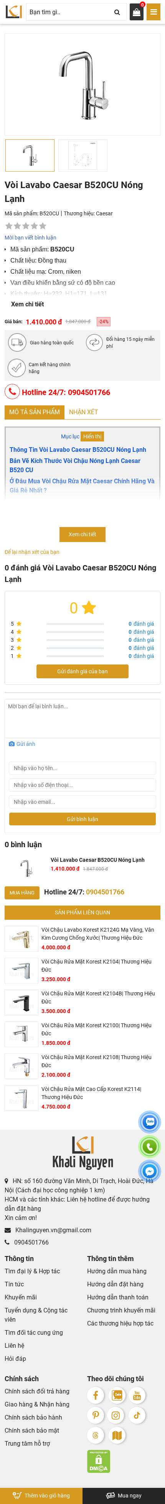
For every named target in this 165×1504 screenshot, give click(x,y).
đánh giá (141, 624)
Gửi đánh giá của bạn (82, 671)
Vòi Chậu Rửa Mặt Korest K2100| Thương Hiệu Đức (96, 1029)
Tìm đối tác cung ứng (34, 1332)
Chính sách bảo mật (32, 1430)
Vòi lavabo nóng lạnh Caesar (53, 527)
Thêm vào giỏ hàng (46, 1495)
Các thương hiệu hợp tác (120, 1323)
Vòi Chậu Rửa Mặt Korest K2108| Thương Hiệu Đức (96, 1061)
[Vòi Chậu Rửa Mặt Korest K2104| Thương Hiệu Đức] (21, 970)
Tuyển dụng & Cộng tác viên (36, 1315)
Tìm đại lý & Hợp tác (32, 1271)
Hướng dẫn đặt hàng (115, 1284)
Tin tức (14, 1284)
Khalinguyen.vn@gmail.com (52, 1230)
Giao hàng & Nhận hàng (37, 1404)
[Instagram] (115, 1415)
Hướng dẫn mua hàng (117, 1271)
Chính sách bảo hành (33, 1417)
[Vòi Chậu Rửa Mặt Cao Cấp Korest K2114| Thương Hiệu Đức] (21, 1098)
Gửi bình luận (82, 819)
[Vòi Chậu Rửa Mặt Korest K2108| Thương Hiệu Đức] (21, 1066)
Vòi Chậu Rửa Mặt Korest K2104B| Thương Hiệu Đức (98, 997)
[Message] (149, 1176)
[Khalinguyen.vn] (14, 12)
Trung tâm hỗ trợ (27, 1443)
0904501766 (31, 1242)
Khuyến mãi (21, 1297)
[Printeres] (95, 1415)
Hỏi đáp (15, 1358)
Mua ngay (129, 1495)
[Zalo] (117, 1395)
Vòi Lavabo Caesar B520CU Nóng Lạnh (98, 860)
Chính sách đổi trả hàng (37, 1391)
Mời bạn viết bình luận (30, 238)
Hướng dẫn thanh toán (117, 1297)
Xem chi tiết (27, 304)
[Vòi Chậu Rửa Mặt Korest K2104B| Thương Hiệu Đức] (21, 1002)
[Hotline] (149, 1151)
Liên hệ (14, 1345)
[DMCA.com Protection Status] (123, 1461)
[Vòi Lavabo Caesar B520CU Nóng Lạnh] (26, 868)
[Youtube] (137, 1395)
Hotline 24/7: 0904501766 (65, 392)
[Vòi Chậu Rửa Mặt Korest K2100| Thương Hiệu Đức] (21, 1034)
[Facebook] (95, 1395)
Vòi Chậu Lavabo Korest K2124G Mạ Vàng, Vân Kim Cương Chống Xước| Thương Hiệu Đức (97, 934)
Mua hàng (22, 893)
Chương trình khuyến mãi (121, 1310)
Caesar (104, 213)
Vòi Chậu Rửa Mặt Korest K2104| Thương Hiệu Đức (96, 966)
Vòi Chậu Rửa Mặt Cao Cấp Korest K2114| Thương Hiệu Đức (91, 1093)
